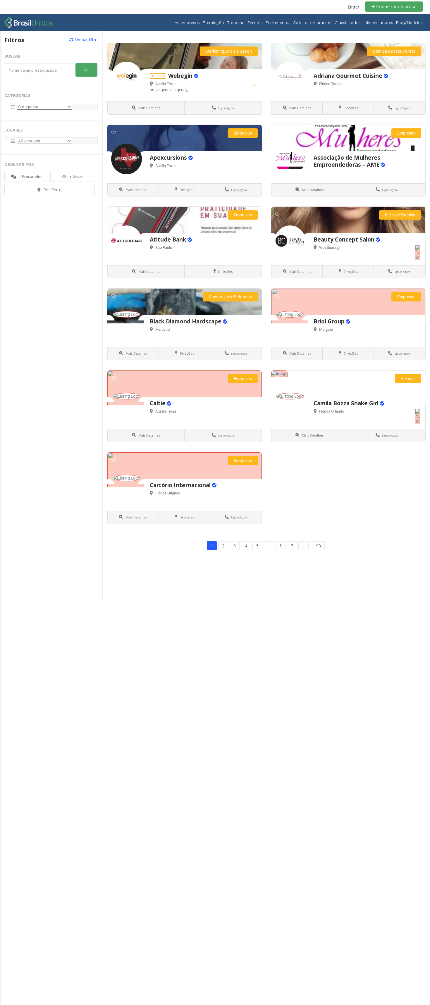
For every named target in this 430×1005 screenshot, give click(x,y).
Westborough (330, 247)
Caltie (158, 403)
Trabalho (236, 22)
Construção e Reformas (230, 296)
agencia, (166, 89)
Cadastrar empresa (396, 6)
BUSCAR (12, 56)
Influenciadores (378, 22)
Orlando (337, 411)
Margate (326, 329)
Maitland (162, 329)
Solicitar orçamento (312, 22)
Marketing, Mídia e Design (229, 51)
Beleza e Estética (400, 215)
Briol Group (330, 321)
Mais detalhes (148, 108)
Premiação (213, 22)
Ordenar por (19, 164)
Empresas (243, 133)
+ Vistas (76, 176)
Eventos (255, 22)
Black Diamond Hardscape (186, 321)
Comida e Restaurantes (394, 51)
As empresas (187, 22)
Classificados (348, 22)
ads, (154, 89)
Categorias (17, 95)
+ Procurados (30, 176)
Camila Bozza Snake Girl (347, 403)
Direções (350, 108)
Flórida (325, 84)
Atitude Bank (169, 239)
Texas (172, 84)
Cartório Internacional (181, 485)
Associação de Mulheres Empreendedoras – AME (347, 161)
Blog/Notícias (409, 22)
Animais (408, 378)
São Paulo (163, 247)
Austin (161, 84)
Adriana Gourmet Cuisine (349, 76)
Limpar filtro (85, 39)
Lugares (13, 130)
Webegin (181, 76)
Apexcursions (169, 157)
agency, (181, 89)
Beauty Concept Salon (345, 239)
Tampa (337, 84)
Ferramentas (278, 22)
